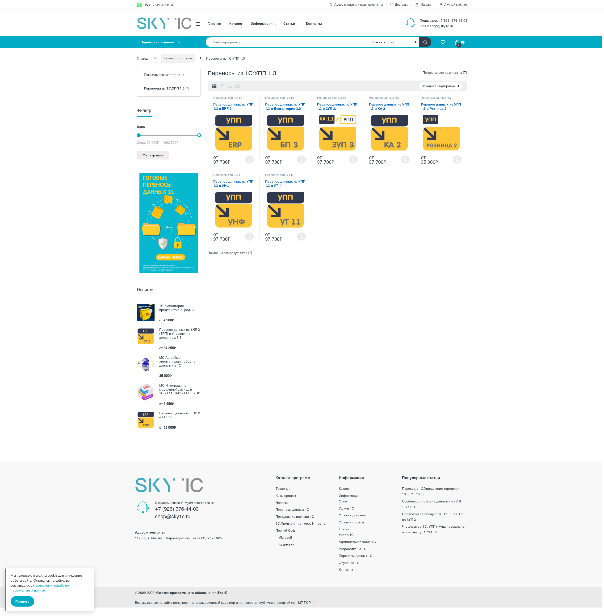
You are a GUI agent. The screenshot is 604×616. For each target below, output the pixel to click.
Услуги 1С (346, 508)
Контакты (314, 23)
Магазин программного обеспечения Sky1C (191, 592)
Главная (214, 23)
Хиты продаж (286, 495)
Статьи (289, 23)
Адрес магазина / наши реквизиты (358, 4)
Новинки (282, 502)
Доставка (401, 4)
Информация (262, 23)
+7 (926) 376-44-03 (177, 508)
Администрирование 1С (357, 541)
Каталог (236, 23)
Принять (22, 601)
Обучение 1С (349, 562)
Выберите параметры (245, 159)
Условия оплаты (351, 522)
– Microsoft (284, 537)
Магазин (426, 4)
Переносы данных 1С (228, 97)
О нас (343, 501)
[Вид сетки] (214, 86)
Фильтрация (153, 155)
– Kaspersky (285, 544)
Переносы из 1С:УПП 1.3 (166, 88)
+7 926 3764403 (162, 4)
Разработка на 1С (352, 548)
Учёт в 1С (346, 534)
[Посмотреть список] (229, 86)
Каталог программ (178, 58)
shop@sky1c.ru (441, 26)
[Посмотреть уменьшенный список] (237, 86)
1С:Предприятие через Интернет (301, 523)
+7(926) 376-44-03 (453, 20)
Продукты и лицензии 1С (295, 516)
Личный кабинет (455, 4)
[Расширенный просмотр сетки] (222, 86)
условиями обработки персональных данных (40, 587)
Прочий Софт (286, 530)
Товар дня (283, 488)
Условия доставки (352, 515)
